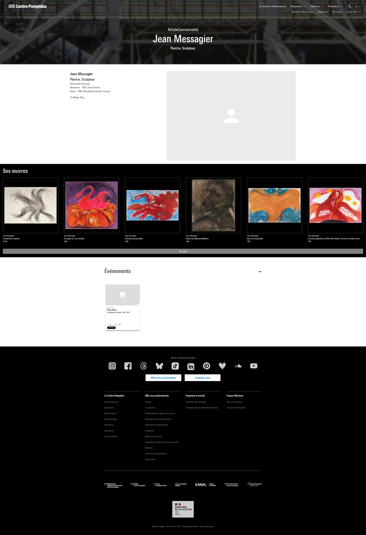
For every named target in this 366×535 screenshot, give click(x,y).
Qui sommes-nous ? (111, 402)
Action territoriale (110, 436)
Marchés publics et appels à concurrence (160, 413)
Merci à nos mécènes (234, 402)
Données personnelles (190, 526)
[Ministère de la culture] (183, 509)
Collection (315, 6)
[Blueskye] (159, 366)
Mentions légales (158, 526)
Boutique (339, 11)
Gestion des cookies (206, 526)
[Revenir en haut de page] (359, 528)
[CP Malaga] (183, 487)
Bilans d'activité (110, 413)
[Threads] (144, 366)
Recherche (149, 448)
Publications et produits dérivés (156, 425)
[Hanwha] (254, 487)
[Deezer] (222, 366)
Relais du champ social (153, 436)
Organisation (109, 408)
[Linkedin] (191, 366)
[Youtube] (254, 366)
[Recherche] (350, 6)
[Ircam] (140, 487)
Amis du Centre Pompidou (236, 408)
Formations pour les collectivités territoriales (202, 408)
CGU (178, 526)
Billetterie (322, 11)
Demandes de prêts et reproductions (158, 419)
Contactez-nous (202, 377)
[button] (183, 271)
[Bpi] (115, 487)
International (109, 431)
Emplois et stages (110, 419)
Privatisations (150, 408)
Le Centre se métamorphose (273, 6)
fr (357, 6)
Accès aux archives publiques (156, 453)
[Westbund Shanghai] (234, 487)
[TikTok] (175, 366)
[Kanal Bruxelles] (207, 487)
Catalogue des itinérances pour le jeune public (162, 442)
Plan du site (170, 526)
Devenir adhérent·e (303, 11)
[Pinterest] (206, 366)
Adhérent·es (108, 425)
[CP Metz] (162, 487)
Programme (296, 6)
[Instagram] (112, 366)
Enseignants (149, 431)
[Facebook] (128, 366)
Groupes (148, 402)
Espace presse (150, 459)
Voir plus (183, 251)
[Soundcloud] (238, 366)
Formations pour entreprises (196, 402)
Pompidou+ (334, 6)
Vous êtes (352, 11)
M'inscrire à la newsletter (163, 377)
